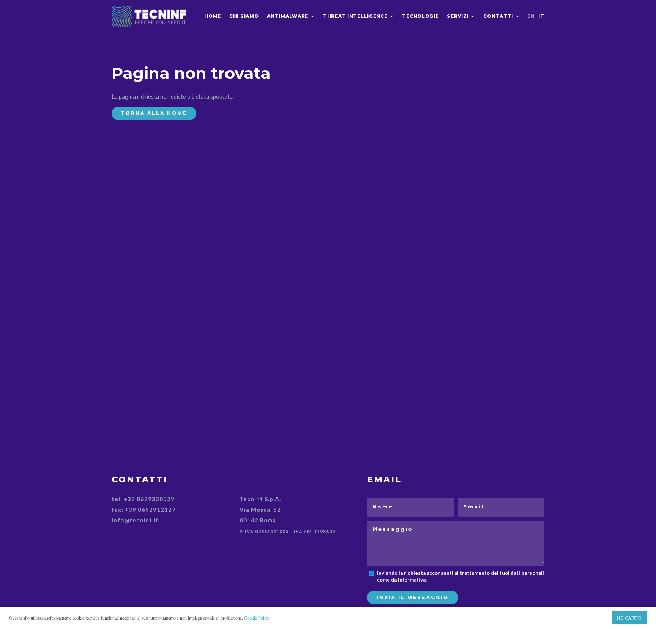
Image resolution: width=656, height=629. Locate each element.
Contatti (498, 16)
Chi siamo (244, 16)
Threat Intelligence (355, 16)
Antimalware (287, 16)
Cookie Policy (257, 618)
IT (541, 16)
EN (531, 16)
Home (212, 16)
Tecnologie (420, 16)
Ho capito (629, 618)
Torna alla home (154, 113)
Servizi (457, 16)
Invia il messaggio (413, 597)
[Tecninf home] (149, 16)
